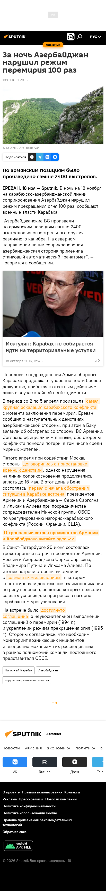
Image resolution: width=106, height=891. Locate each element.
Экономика (58, 748)
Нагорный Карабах (18, 670)
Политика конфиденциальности (29, 806)
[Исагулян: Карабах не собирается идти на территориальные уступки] (53, 304)
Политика (85, 748)
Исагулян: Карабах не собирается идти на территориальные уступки (51, 346)
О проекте (11, 792)
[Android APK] (18, 846)
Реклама (10, 799)
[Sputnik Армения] (15, 38)
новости (11, 748)
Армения (33, 748)
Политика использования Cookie (30, 813)
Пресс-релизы (31, 799)
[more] (97, 360)
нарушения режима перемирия (27, 680)
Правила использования (42, 792)
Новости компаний (61, 799)
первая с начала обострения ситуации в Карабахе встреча (46, 491)
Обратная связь (15, 831)
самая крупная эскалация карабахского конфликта (51, 404)
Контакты (72, 792)
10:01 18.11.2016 (15, 80)
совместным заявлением (33, 577)
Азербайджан (48, 670)
